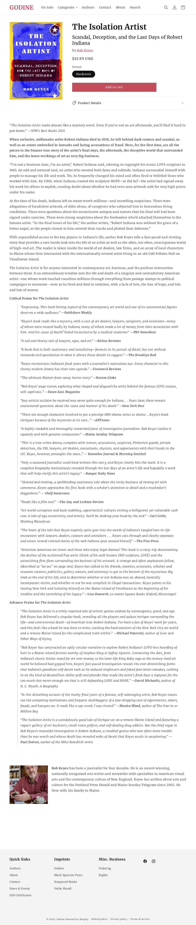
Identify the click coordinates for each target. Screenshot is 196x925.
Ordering (105, 868)
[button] (67, 7)
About (14, 875)
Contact (15, 882)
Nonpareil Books (65, 882)
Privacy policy (119, 919)
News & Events (20, 888)
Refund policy (99, 919)
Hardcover (83, 74)
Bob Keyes (85, 50)
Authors (15, 868)
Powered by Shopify (76, 919)
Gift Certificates (20, 895)
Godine (59, 868)
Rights (103, 875)
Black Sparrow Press (68, 875)
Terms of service (139, 919)
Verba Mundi (63, 888)
